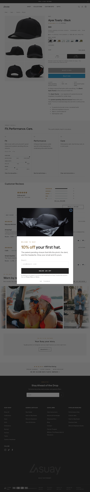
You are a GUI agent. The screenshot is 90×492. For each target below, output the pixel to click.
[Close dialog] (71, 210)
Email (24, 260)
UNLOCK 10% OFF (45, 271)
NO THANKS (45, 281)
